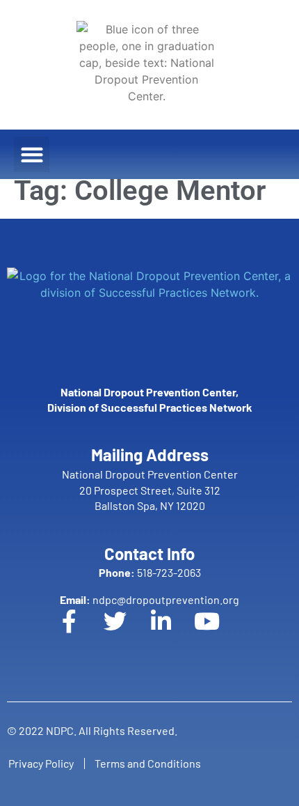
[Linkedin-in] (172, 633)
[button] (31, 154)
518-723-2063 (150, 572)
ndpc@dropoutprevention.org (149, 599)
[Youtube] (218, 633)
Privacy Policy (41, 763)
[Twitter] (127, 633)
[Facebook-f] (81, 633)
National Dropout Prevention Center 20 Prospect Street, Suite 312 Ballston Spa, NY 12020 (150, 489)
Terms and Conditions (148, 763)
